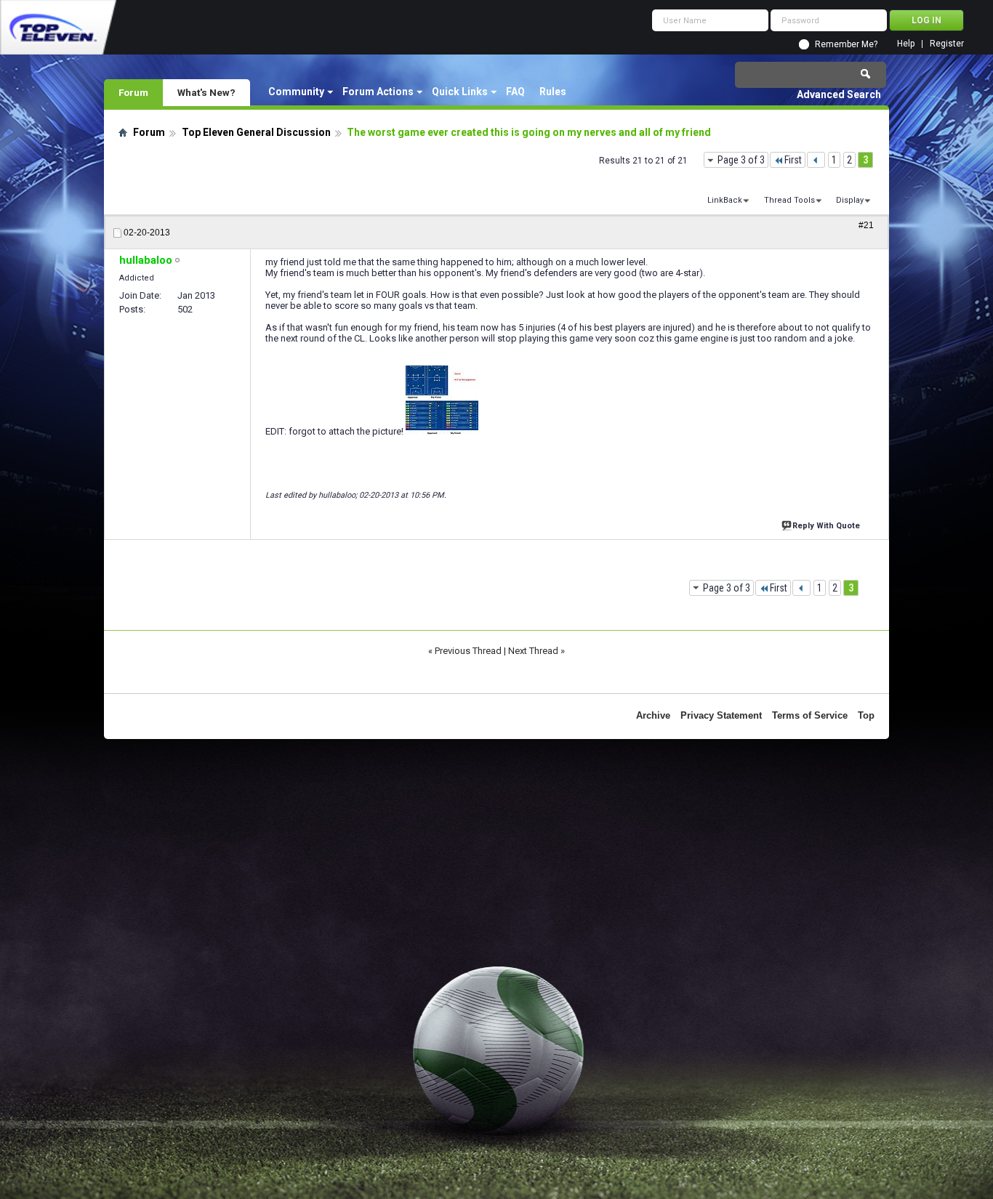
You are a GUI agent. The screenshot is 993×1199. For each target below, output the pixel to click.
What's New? (206, 92)
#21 (866, 225)
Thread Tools (789, 200)
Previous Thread (468, 650)
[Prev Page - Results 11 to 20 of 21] (816, 160)
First (793, 160)
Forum (133, 92)
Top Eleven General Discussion (256, 132)
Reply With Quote (826, 525)
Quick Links (460, 91)
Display (850, 200)
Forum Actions (378, 91)
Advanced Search (839, 94)
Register (947, 44)
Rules (552, 91)
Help (905, 44)
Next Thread (533, 650)
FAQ (515, 91)
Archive (653, 715)
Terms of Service (810, 715)
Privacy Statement (721, 715)
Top (866, 715)
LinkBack (724, 200)
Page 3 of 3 (741, 160)
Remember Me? (846, 44)
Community (296, 91)
